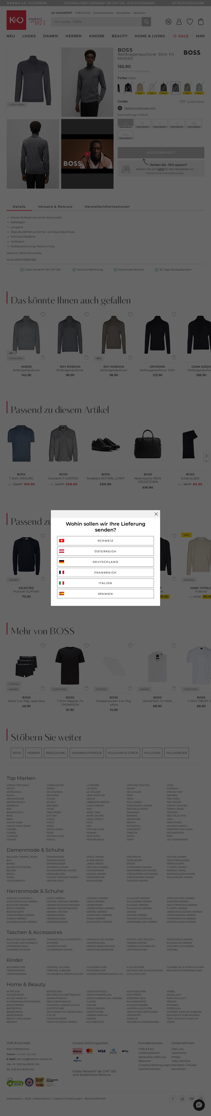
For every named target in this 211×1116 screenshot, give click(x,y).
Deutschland (105, 561)
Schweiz (106, 540)
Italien (105, 583)
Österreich (105, 551)
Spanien (105, 593)
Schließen (156, 514)
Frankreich (105, 572)
